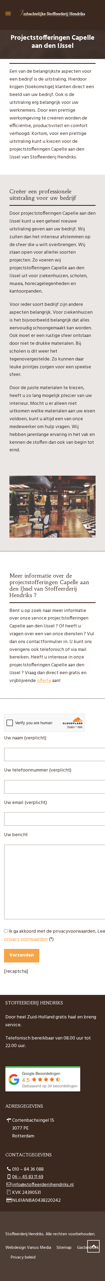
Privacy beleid (23, 1257)
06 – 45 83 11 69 (27, 1177)
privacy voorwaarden (26, 939)
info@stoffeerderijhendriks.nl (43, 1185)
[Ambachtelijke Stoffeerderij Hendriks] (52, 13)
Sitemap (64, 1247)
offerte (44, 681)
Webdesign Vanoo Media (28, 1247)
